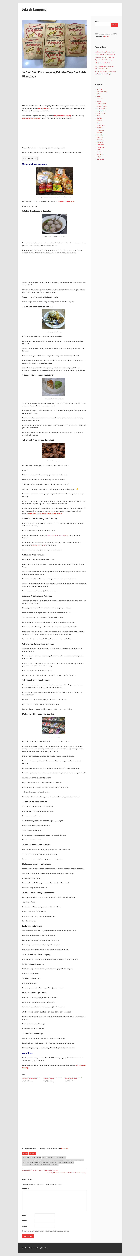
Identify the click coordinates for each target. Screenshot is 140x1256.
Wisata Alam (100, 159)
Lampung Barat (101, 103)
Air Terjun (99, 89)
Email (24, 1220)
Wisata (99, 157)
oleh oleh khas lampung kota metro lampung (35, 1160)
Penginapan (100, 130)
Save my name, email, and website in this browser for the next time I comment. (46, 1231)
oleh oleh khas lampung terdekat (74, 1160)
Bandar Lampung (102, 91)
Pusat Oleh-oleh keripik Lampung (57, 535)
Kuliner (25, 1153)
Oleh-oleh (32, 1153)
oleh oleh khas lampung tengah (56, 1160)
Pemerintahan (101, 125)
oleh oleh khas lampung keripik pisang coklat (54, 1157)
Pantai (99, 123)
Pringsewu (100, 142)
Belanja (99, 94)
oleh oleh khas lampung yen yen (31, 1162)
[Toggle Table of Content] (35, 158)
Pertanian (99, 132)
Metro (98, 115)
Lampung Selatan (102, 106)
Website (24, 1226)
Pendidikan (100, 128)
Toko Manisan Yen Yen (39, 545)
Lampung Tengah (102, 108)
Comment (25, 1188)
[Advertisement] (54, 91)
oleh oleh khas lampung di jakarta (32, 1157)
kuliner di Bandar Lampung (31, 118)
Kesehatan (100, 99)
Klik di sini (64, 1148)
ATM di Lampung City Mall (102, 63)
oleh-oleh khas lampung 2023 (48, 1162)
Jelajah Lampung (34, 9)
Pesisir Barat (100, 140)
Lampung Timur (101, 111)
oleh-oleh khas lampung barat (66, 1162)
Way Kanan (100, 154)
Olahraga (99, 118)
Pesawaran (100, 137)
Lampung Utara (101, 113)
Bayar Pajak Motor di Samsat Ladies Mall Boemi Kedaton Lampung (66, 1173)
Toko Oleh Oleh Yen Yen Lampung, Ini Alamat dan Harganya (40, 1170)
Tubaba (99, 149)
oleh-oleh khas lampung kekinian (31, 1164)
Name (24, 1215)
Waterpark (100, 152)
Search (97, 21)
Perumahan (100, 135)
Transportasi (100, 147)
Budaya (99, 96)
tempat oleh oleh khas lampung (49, 1164)
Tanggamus (100, 144)
